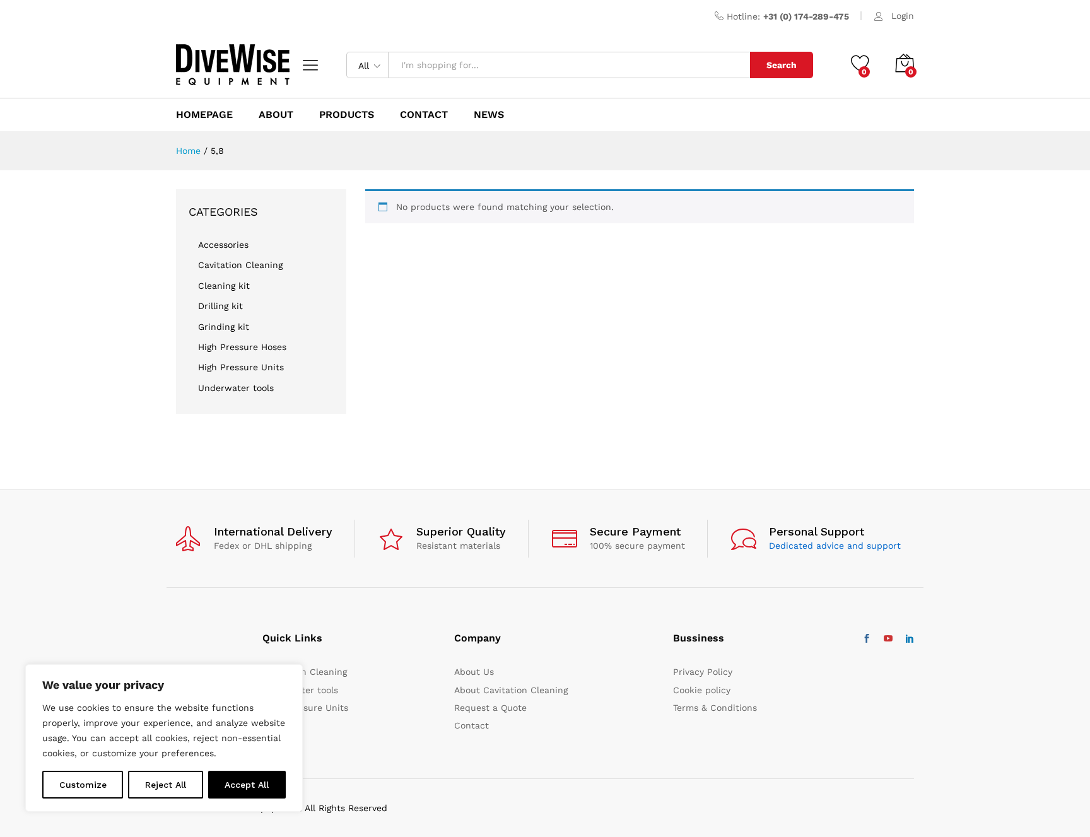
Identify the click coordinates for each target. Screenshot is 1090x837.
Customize (83, 785)
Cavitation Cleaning (240, 265)
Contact (471, 725)
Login (902, 15)
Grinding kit (223, 327)
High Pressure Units (241, 367)
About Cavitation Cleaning (511, 690)
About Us (474, 672)
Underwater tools (236, 388)
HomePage (204, 115)
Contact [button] (424, 115)
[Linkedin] (909, 639)
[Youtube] (888, 639)
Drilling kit (220, 306)
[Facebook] (866, 639)
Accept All (247, 785)
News (489, 115)
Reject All (165, 785)
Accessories (223, 245)
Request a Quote (490, 708)
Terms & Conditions (715, 708)
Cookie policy (701, 690)
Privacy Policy (702, 672)
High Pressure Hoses (242, 347)
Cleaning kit (224, 286)
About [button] (276, 115)
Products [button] (346, 115)
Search (781, 65)
